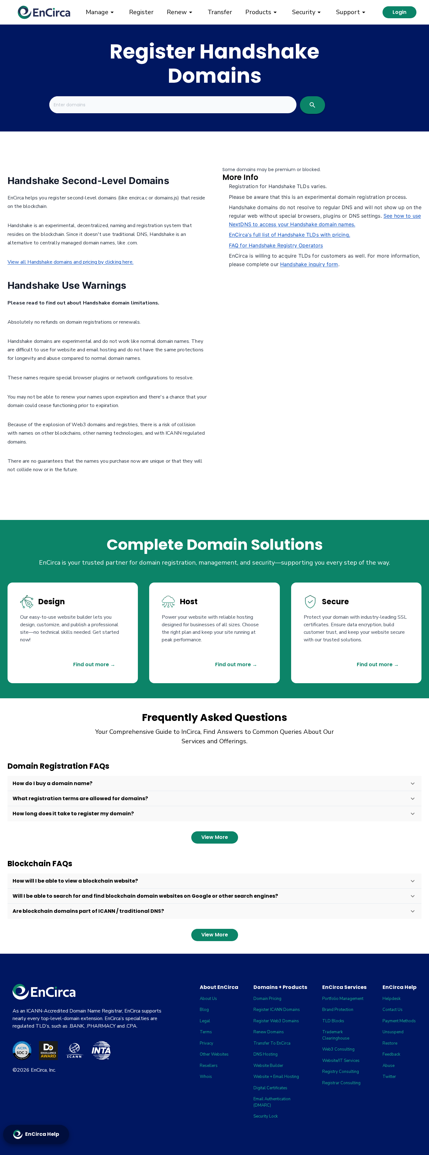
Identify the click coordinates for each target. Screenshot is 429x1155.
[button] (214, 783)
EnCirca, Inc (43, 1070)
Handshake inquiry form (309, 264)
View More (214, 837)
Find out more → (94, 664)
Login (399, 12)
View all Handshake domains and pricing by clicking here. (70, 262)
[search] (312, 105)
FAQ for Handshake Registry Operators (276, 245)
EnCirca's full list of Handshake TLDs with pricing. (289, 235)
